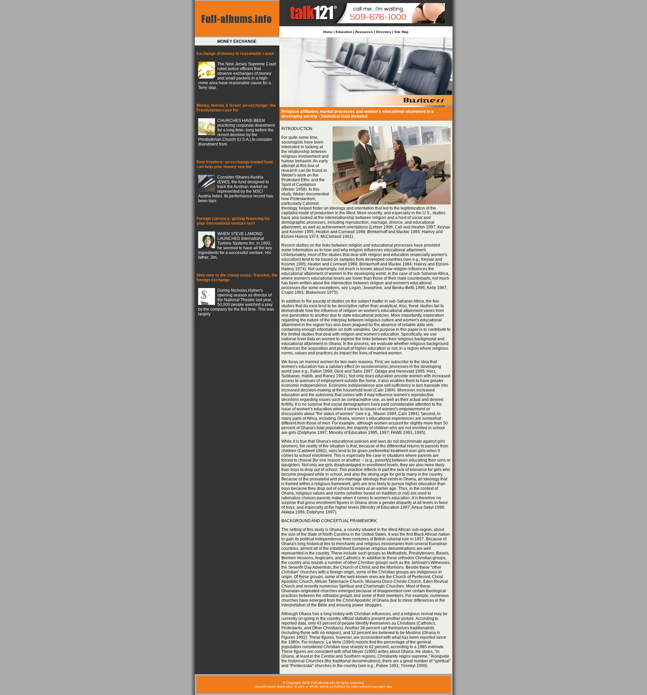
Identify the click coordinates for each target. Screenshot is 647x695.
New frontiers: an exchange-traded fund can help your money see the (234, 164)
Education (344, 32)
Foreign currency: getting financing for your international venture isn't (233, 221)
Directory (383, 32)
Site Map (401, 32)
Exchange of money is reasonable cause (235, 53)
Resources (364, 32)
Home (328, 32)
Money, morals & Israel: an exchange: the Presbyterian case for (236, 108)
